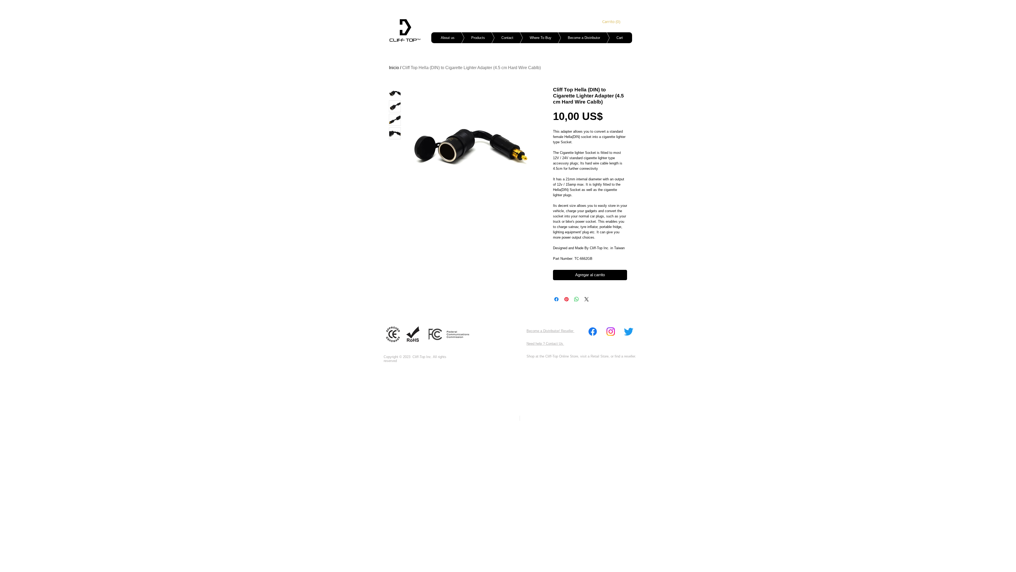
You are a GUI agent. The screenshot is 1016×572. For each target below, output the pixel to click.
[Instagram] (610, 331)
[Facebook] (592, 331)
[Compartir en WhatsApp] (576, 299)
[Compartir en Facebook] (556, 299)
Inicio (394, 67)
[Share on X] (586, 299)
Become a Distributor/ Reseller (550, 331)
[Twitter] (628, 331)
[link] (609, 21)
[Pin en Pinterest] (566, 299)
